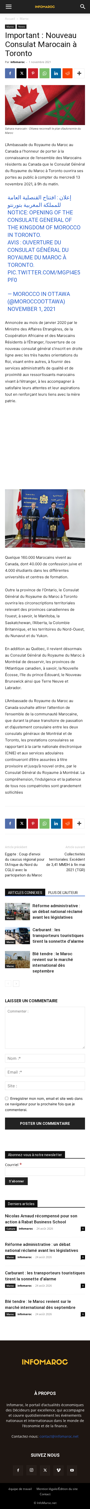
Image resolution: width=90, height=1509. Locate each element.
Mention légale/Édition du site (57, 1489)
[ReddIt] (67, 73)
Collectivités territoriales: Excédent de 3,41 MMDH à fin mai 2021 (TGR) (65, 862)
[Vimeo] (59, 1470)
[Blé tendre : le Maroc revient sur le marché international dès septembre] (17, 959)
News (21, 26)
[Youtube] (72, 1470)
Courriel (13, 1164)
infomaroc (17, 62)
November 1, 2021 (32, 309)
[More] (79, 73)
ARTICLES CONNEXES (25, 893)
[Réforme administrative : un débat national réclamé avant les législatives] (17, 911)
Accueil (10, 19)
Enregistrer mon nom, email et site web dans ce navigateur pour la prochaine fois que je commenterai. (43, 1104)
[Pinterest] (33, 73)
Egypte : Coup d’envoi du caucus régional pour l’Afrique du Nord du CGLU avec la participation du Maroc (24, 864)
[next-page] (16, 983)
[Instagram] (31, 1470)
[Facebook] (10, 73)
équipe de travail (20, 1489)
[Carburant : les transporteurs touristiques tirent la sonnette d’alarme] (17, 935)
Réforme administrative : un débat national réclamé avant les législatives (57, 911)
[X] (21, 73)
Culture (10, 1228)
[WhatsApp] (45, 73)
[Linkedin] (56, 73)
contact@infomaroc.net (59, 1436)
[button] (8, 7)
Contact (45, 1494)
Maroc (24, 19)
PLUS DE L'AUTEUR (63, 893)
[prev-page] (8, 983)
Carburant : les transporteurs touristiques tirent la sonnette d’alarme (58, 935)
